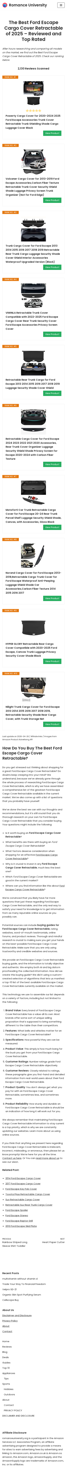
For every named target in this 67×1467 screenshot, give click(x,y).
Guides (6, 1362)
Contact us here (12, 1158)
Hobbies (8, 1389)
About (6, 1326)
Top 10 (6, 1368)
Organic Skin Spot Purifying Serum (21, 1294)
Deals (5, 1357)
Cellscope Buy (10, 1300)
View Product (52, 133)
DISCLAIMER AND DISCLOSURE (18, 1415)
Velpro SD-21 (9, 1289)
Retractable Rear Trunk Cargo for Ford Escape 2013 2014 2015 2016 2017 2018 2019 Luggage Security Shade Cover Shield (33, 384)
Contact (7, 1331)
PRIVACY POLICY (13, 1410)
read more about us (47, 1158)
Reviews (7, 1346)
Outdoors (9, 1394)
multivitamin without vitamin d (20, 1278)
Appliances (8, 1373)
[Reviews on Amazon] (33, 110)
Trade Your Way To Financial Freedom (24, 1284)
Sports (6, 1383)
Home (5, 1341)
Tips (6, 1378)
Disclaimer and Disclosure (17, 1315)
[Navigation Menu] (61, 5)
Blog (4, 1352)
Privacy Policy (10, 1320)
